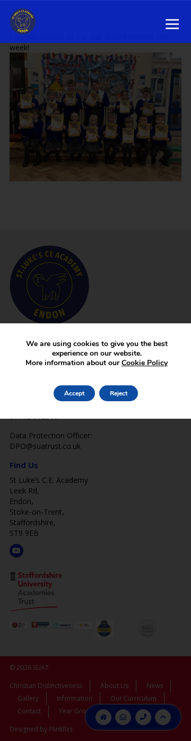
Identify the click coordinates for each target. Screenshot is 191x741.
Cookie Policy (144, 363)
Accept (74, 393)
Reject (118, 393)
